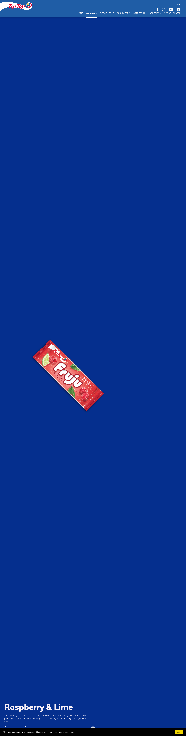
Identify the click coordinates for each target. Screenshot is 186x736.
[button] (90, 13)
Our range (91, 13)
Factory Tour (107, 13)
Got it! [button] (179, 732)
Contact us (155, 13)
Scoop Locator (172, 13)
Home (80, 13)
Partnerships (139, 13)
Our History (123, 13)
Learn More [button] (69, 732)
